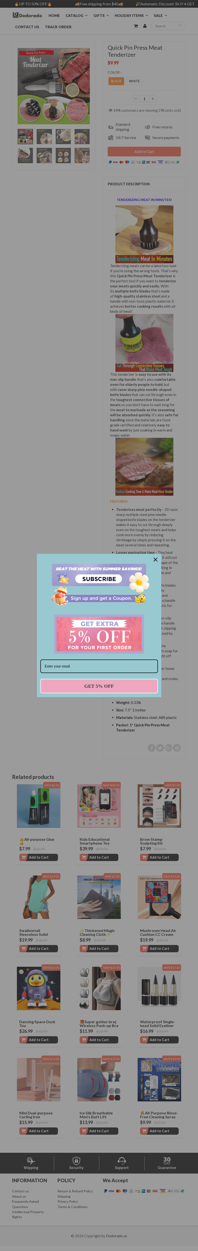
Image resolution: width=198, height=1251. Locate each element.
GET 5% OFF (99, 686)
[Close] (155, 559)
